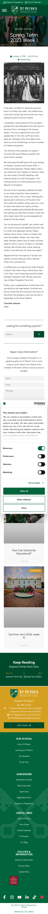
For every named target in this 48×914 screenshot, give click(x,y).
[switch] (41, 456)
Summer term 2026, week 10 (24, 636)
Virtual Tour (24, 762)
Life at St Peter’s (24, 744)
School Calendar (34, 2)
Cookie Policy (24, 872)
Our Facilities (24, 756)
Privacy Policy (24, 866)
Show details (34, 483)
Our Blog (24, 842)
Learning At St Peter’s (24, 750)
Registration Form (24, 797)
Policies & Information (24, 860)
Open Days (24, 791)
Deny (24, 508)
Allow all (24, 491)
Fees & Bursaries (24, 786)
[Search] (39, 334)
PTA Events (24, 836)
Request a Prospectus (24, 803)
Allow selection (24, 499)
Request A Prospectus (14, 2)
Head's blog (25, 59)
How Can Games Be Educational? (24, 552)
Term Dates (24, 824)
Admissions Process (24, 780)
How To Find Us (24, 818)
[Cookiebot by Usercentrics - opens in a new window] (34, 403)
